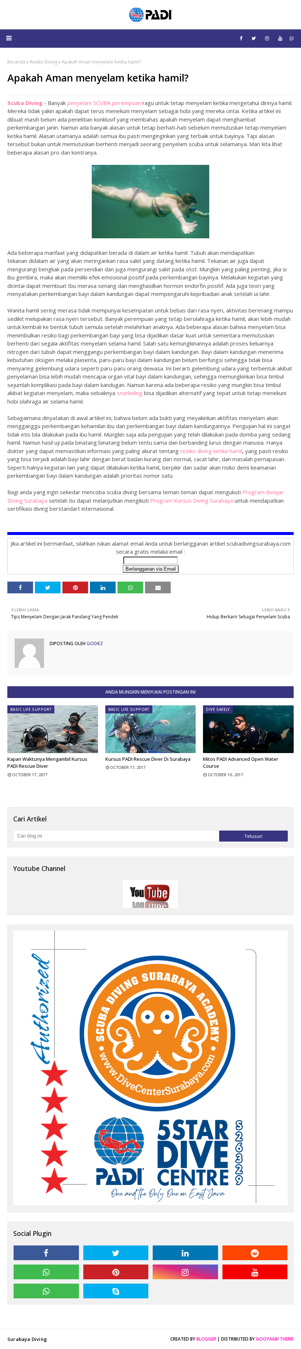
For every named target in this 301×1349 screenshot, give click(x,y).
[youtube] (280, 38)
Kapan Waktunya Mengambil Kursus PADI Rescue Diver (47, 763)
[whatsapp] (292, 38)
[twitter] (254, 38)
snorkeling (129, 393)
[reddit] (255, 1253)
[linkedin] (185, 1253)
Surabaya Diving (27, 1339)
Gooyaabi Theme (275, 1339)
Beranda (16, 62)
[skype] (116, 1291)
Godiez (94, 643)
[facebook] (241, 38)
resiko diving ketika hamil (211, 451)
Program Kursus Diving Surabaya (191, 500)
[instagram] (267, 38)
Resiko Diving (43, 62)
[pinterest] (116, 1272)
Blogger (206, 1339)
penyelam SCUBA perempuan (104, 102)
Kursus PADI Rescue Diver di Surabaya (148, 759)
